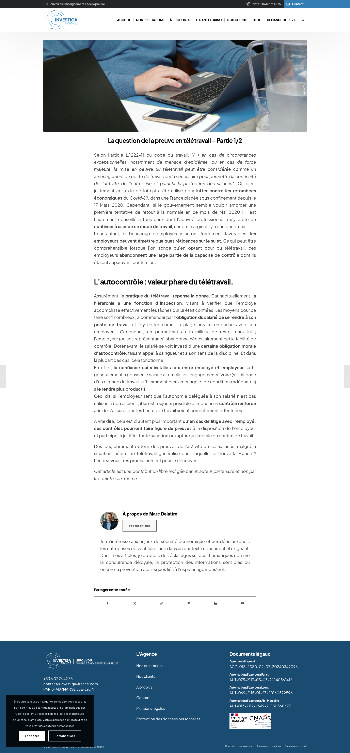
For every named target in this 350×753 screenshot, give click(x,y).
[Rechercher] (303, 20)
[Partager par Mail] (242, 603)
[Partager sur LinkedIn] (215, 603)
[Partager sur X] (134, 603)
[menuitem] (264, 4)
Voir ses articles (139, 525)
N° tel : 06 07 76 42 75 (267, 4)
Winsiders (99, 746)
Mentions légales (150, 708)
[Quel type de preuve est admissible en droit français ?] (3, 376)
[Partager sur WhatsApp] (161, 603)
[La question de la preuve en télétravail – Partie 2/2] (347, 376)
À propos (144, 687)
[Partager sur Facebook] (107, 603)
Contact (298, 4)
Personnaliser (64, 736)
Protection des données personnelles (168, 719)
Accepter (32, 736)
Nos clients (145, 676)
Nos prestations (149, 665)
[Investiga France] (61, 20)
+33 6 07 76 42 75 (58, 678)
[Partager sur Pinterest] (188, 603)
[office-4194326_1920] (175, 86)
